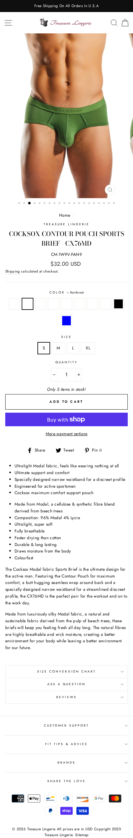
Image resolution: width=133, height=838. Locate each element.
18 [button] (104, 203)
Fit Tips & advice (66, 744)
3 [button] (29, 203)
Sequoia (92, 304)
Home (64, 215)
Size (66, 337)
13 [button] (79, 203)
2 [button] (24, 203)
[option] (66, 6)
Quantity (66, 362)
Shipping (12, 271)
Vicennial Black (118, 304)
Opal (14, 304)
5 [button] (40, 203)
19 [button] (109, 203)
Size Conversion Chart (66, 671)
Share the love (66, 781)
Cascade (79, 304)
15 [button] (89, 203)
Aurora (105, 304)
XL (88, 348)
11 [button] (69, 203)
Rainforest (27, 304)
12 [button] (74, 203)
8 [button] (55, 203)
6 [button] (45, 203)
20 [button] (114, 203)
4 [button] (35, 203)
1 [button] (19, 203)
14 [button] (84, 203)
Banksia (40, 304)
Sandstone (66, 304)
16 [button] (94, 203)
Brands (66, 762)
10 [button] (64, 203)
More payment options (67, 434)
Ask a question (66, 684)
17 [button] (99, 203)
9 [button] (60, 203)
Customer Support (66, 725)
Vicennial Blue (66, 320)
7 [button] (50, 203)
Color (66, 292)
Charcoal (53, 304)
